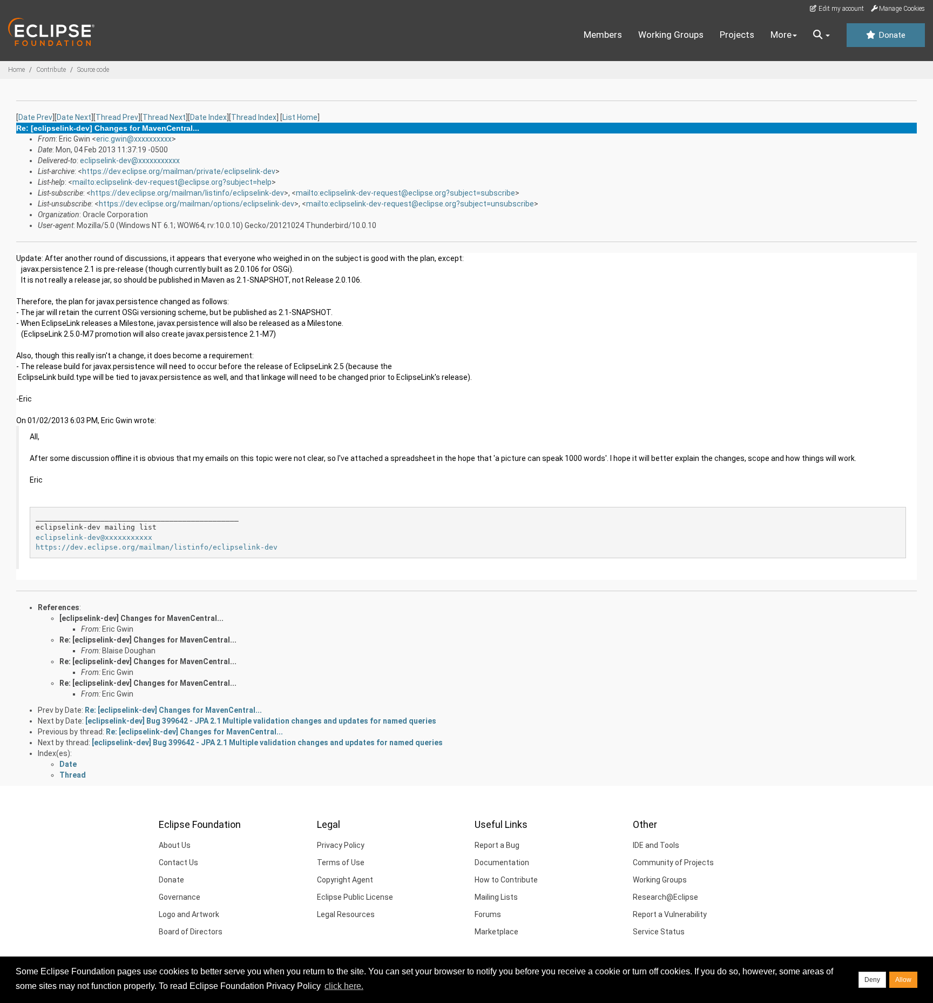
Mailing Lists (496, 897)
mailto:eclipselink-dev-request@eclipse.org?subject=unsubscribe (420, 203)
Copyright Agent (345, 879)
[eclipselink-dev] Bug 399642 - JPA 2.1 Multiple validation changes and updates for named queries (260, 721)
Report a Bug (497, 845)
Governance (179, 897)
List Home (299, 117)
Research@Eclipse (665, 897)
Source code (93, 69)
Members (603, 34)
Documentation (502, 862)
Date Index (208, 117)
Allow (903, 980)
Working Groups (671, 34)
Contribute (51, 69)
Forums (488, 914)
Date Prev (35, 117)
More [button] (781, 34)
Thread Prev (117, 117)
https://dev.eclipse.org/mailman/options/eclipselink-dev (196, 203)
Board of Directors (190, 931)
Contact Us (178, 862)
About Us (175, 845)
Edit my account (840, 8)
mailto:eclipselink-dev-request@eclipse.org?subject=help (172, 182)
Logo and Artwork (189, 914)
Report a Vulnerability (670, 914)
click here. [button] (343, 986)
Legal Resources (346, 914)
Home (16, 69)
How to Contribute (506, 879)
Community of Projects (673, 862)
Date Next (74, 117)
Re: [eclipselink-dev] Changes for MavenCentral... (147, 640)
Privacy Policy (340, 845)
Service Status (659, 931)
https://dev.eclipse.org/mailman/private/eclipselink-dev (178, 171)
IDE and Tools (656, 845)
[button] (821, 35)
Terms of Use (340, 862)
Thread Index (253, 117)
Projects (737, 34)
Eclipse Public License (355, 897)
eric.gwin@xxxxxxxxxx (134, 139)
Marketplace (496, 931)
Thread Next (164, 117)
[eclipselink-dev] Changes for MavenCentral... (141, 618)
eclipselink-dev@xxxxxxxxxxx (130, 160)
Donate (890, 35)
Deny (872, 980)
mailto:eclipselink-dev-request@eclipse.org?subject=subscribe (405, 193)
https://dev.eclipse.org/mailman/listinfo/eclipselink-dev (187, 193)
